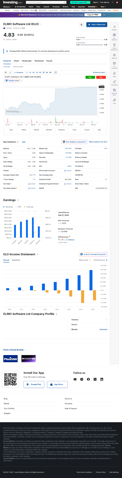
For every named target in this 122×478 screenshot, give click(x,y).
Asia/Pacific (101, 10)
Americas (76, 10)
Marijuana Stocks (65, 10)
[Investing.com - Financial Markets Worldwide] (12, 2)
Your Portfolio (9, 408)
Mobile (6, 404)
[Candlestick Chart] (5, 72)
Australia (103, 329)
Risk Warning (114, 472)
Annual (6, 260)
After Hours (24, 10)
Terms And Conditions (84, 472)
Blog (5, 399)
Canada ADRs (53, 10)
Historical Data (18, 67)
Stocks (7, 10)
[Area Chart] (10, 72)
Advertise (68, 404)
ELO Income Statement (19, 254)
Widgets (7, 413)
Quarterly (16, 260)
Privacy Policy (101, 472)
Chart (16, 61)
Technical (39, 61)
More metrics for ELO (98, 142)
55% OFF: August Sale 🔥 (80, 2)
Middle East (92, 10)
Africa (109, 10)
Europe (83, 10)
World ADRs (43, 10)
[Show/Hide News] (55, 72)
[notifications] (112, 2)
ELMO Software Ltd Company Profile (28, 314)
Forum (49, 61)
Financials (26, 61)
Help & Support (71, 408)
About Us (68, 399)
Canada (16, 10)
